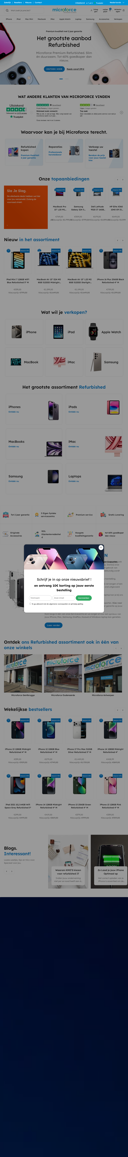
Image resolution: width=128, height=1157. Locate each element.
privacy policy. (77, 604)
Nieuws (28, 2)
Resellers (18, 2)
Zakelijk (7, 2)
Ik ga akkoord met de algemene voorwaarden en (57, 604)
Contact (38, 2)
